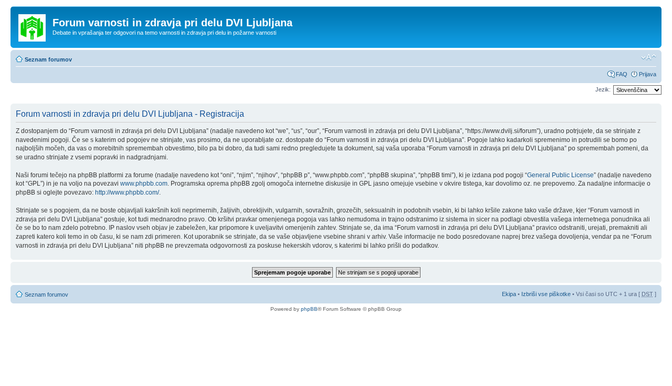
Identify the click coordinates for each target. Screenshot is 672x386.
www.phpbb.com (143, 183)
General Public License (560, 175)
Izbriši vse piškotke (546, 294)
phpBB (309, 309)
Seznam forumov (48, 59)
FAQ (621, 74)
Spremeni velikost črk (648, 57)
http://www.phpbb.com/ (127, 192)
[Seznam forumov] (32, 26)
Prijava (647, 74)
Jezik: (603, 89)
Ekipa (509, 294)
